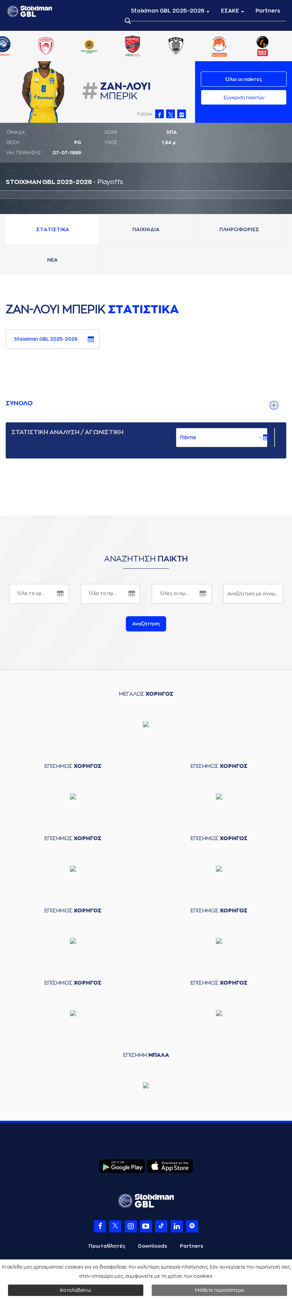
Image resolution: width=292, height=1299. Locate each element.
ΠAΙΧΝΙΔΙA (146, 229)
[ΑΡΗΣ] (30, 46)
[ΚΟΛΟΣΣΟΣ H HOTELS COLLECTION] (160, 46)
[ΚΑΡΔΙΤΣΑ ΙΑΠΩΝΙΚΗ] (117, 46)
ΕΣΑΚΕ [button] (230, 10)
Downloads (152, 1245)
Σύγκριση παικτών (244, 97)
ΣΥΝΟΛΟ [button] (19, 403)
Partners (268, 10)
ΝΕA (52, 259)
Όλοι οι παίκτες (243, 79)
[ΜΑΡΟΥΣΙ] (204, 46)
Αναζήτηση (146, 624)
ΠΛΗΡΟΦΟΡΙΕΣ (239, 229)
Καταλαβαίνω (75, 1290)
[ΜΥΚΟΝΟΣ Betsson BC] (247, 46)
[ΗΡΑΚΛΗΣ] (74, 46)
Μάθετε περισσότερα (219, 1290)
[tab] (146, 404)
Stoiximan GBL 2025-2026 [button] (168, 10)
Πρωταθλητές (107, 1245)
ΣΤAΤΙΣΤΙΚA (52, 229)
